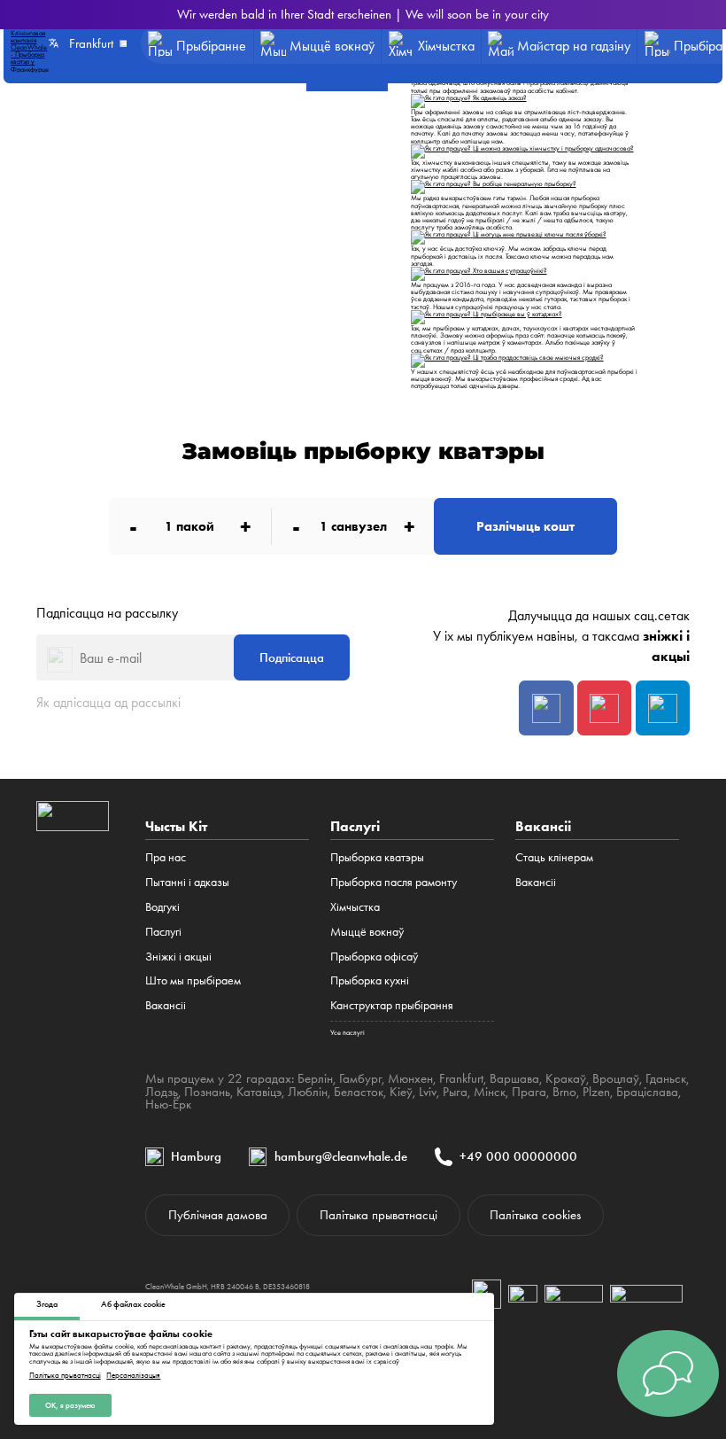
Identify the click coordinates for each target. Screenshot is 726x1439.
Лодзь (161, 1092)
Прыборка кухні (369, 980)
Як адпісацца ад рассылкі (108, 702)
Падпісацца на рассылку (107, 612)
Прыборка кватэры (377, 857)
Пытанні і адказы (187, 882)
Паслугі (163, 931)
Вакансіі (165, 1005)
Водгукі (162, 906)
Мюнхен (410, 1078)
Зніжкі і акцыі (178, 956)
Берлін (315, 1078)
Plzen (596, 1092)
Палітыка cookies (535, 1215)
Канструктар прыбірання (391, 1005)
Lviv (427, 1092)
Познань (207, 1092)
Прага (529, 1092)
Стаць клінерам (554, 857)
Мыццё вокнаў (367, 931)
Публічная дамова (217, 1215)
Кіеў (401, 1092)
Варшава (514, 1078)
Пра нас (165, 857)
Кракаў (565, 1078)
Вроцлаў (615, 1078)
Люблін (308, 1092)
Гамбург (360, 1078)
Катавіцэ (259, 1092)
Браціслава (647, 1092)
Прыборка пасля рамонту (393, 882)
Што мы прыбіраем (193, 980)
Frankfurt (461, 1078)
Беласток (358, 1092)
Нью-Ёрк (168, 1104)
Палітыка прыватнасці (65, 1376)
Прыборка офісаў (374, 956)
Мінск (490, 1092)
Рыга (455, 1092)
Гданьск (665, 1078)
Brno (564, 1092)
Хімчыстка (355, 906)
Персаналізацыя (133, 1376)
